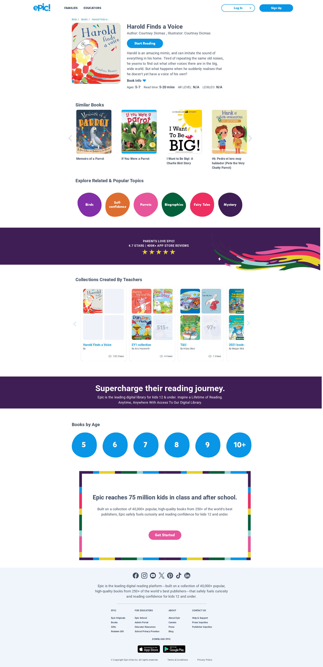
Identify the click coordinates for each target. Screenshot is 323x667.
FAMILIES (71, 8)
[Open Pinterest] (170, 576)
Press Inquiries (200, 622)
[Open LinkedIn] (187, 576)
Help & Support (200, 618)
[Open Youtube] (153, 576)
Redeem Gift (117, 631)
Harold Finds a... (100, 19)
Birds (74, 19)
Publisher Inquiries (202, 627)
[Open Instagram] (144, 576)
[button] (103, 323)
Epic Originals (118, 618)
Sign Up (276, 8)
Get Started (165, 535)
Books (84, 19)
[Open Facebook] (136, 576)
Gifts (113, 627)
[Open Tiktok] (179, 576)
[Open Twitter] (161, 576)
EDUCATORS (92, 8)
